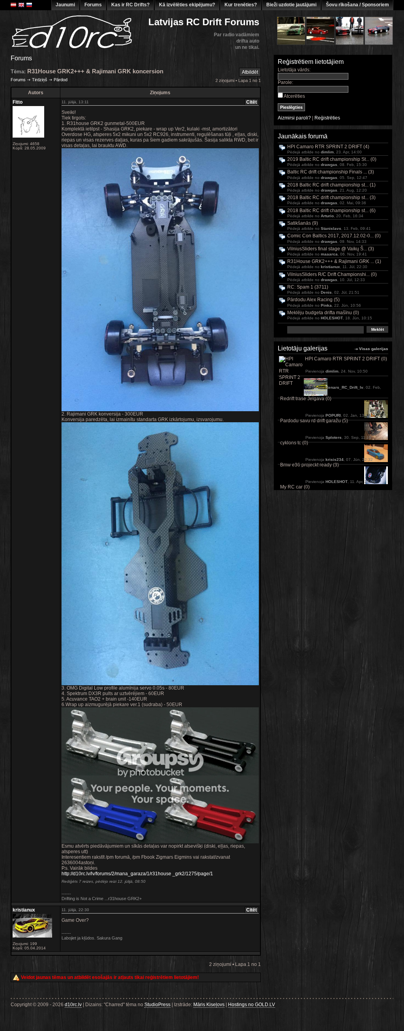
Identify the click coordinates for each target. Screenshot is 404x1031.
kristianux (24, 910)
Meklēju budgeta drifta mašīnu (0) (323, 312)
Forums (93, 4)
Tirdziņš (39, 79)
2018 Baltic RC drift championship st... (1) (331, 185)
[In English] (21, 5)
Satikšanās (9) (302, 223)
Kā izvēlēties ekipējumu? (187, 4)
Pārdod (60, 79)
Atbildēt (250, 72)
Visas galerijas (373, 349)
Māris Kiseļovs (208, 1004)
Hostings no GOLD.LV (251, 1004)
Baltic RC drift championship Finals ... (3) (330, 172)
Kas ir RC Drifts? (130, 4)
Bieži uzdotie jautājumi (291, 4)
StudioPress (157, 1004)
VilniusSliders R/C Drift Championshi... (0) (332, 274)
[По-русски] (29, 5)
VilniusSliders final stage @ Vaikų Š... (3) (330, 249)
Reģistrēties (327, 118)
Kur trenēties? (240, 4)
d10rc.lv (73, 1004)
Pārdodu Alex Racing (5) (313, 299)
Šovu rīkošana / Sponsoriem (357, 4)
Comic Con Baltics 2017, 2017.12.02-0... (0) (334, 236)
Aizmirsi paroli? (294, 118)
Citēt (251, 102)
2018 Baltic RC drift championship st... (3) (331, 197)
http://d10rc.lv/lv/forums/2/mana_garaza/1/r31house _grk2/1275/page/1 (137, 873)
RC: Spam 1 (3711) (307, 287)
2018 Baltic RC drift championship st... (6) (331, 210)
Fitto (17, 102)
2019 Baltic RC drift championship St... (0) (331, 159)
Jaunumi (65, 4)
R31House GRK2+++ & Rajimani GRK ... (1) (334, 261)
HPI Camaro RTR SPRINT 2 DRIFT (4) (328, 146)
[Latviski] (13, 5)
